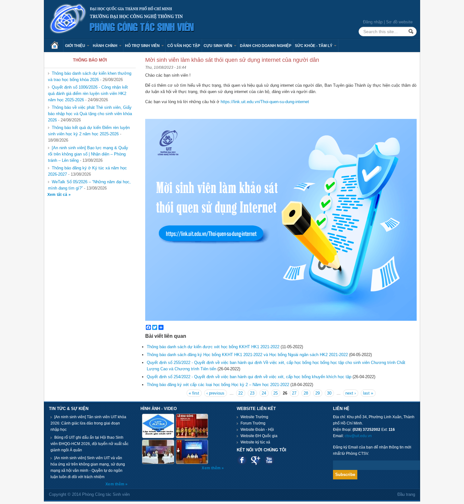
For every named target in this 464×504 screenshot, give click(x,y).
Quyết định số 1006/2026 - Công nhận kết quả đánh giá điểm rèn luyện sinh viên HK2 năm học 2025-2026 (88, 93)
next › (350, 393)
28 (306, 393)
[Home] (122, 19)
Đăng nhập (373, 22)
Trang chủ (57, 45)
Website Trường (254, 417)
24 (264, 393)
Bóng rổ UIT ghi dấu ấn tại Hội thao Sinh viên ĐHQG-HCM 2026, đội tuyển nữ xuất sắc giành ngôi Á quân (89, 443)
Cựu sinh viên (218, 46)
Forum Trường (253, 423)
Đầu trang (406, 494)
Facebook (242, 460)
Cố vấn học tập (183, 46)
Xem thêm (115, 484)
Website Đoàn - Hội (257, 429)
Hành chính (105, 46)
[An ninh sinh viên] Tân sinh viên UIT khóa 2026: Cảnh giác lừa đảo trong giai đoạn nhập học (88, 423)
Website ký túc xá (255, 442)
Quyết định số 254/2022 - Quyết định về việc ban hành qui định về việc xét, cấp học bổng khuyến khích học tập (249, 376)
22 (240, 393)
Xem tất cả (57, 194)
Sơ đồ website (399, 22)
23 (252, 393)
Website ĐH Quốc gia (259, 436)
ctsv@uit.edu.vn (358, 436)
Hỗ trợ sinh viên (143, 46)
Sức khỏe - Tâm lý (314, 46)
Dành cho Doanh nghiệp (265, 46)
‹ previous (215, 393)
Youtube (269, 460)
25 (275, 393)
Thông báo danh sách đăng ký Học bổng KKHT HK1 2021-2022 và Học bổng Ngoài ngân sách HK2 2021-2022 (247, 354)
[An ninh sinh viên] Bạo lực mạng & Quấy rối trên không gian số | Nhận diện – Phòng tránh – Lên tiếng (88, 154)
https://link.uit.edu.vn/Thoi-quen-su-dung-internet (265, 101)
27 (294, 393)
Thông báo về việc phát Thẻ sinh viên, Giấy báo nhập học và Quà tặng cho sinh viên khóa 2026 (90, 113)
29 (317, 393)
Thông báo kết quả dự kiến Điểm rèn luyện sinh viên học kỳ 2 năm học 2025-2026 (89, 130)
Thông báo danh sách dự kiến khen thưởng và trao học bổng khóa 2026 (89, 76)
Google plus (255, 460)
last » (368, 393)
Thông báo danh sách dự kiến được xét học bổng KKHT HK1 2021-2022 (213, 346)
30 (329, 393)
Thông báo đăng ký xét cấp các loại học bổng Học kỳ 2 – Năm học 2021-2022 (218, 384)
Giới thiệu (75, 46)
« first (194, 393)
